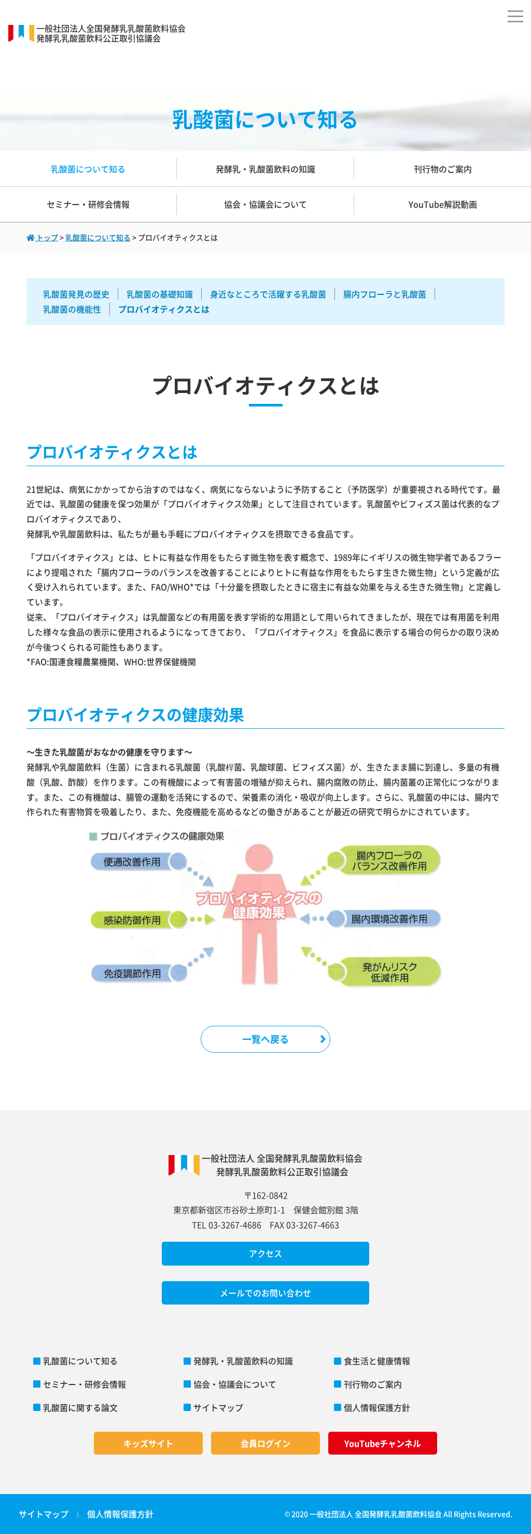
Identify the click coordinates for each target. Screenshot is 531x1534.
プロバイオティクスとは (163, 309)
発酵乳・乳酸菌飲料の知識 (265, 168)
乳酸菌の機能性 (72, 309)
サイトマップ (218, 1407)
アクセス (265, 1253)
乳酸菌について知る (88, 168)
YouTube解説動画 (443, 204)
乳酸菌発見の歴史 (76, 294)
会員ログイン (265, 1443)
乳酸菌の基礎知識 (160, 294)
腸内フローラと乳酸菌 (384, 294)
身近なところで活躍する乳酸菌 (268, 294)
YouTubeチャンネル (382, 1443)
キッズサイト (148, 1443)
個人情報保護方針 (377, 1407)
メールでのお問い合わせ (265, 1292)
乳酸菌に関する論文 (80, 1407)
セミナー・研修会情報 (88, 204)
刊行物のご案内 (443, 168)
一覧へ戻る (265, 1039)
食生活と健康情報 (377, 1360)
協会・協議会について (265, 204)
